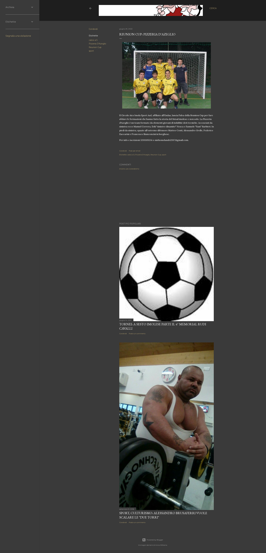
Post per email (134, 151)
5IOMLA (108, 8)
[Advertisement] (166, 196)
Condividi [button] (93, 29)
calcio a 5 (93, 40)
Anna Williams (161, 545)
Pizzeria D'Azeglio (97, 43)
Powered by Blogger (155, 540)
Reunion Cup (95, 47)
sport (91, 51)
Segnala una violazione (18, 36)
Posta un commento (129, 169)
